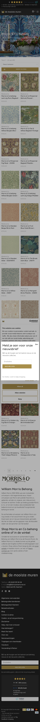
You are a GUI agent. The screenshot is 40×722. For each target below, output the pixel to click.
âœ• (36, 344)
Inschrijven (10, 366)
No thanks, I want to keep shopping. (13, 377)
